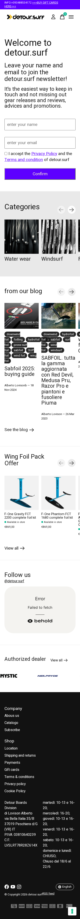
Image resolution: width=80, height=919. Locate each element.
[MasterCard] (29, 907)
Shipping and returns (20, 755)
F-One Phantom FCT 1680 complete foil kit (57, 516)
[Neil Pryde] (43, 675)
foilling (18, 339)
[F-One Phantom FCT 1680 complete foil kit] (58, 493)
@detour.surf (14, 581)
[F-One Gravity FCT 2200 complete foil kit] (21, 493)
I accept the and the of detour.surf (38, 157)
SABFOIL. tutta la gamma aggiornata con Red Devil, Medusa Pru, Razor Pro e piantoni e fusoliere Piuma (58, 380)
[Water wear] (21, 237)
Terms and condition (23, 160)
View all (14, 549)
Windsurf (52, 259)
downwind (50, 334)
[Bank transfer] (22, 907)
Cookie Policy (15, 791)
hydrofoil (34, 339)
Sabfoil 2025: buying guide (19, 371)
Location (11, 748)
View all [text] (59, 661)
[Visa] (37, 907)
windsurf (56, 350)
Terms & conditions (19, 777)
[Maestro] (52, 907)
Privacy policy (15, 784)
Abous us (11, 715)
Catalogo (11, 723)
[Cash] (14, 907)
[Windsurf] (58, 237)
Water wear (17, 259)
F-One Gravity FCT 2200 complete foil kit (20, 516)
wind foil (19, 355)
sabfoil (18, 350)
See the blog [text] (19, 430)
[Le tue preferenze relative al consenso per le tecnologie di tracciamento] (72, 911)
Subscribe (12, 730)
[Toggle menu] (71, 16)
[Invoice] (60, 907)
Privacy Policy (44, 154)
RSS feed (48, 893)
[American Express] (45, 907)
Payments (12, 762)
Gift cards (11, 769)
